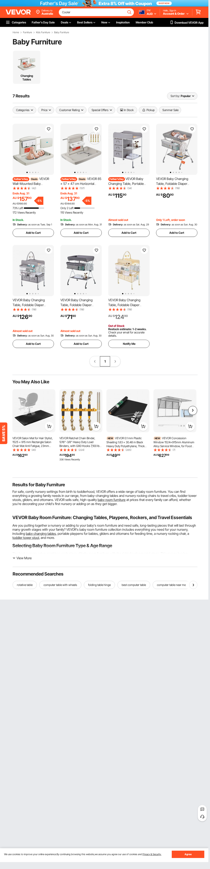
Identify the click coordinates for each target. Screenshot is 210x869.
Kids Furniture (43, 32)
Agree (188, 854)
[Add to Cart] (49, 426)
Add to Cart (33, 232)
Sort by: (175, 96)
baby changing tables (41, 534)
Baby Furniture (61, 32)
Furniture (27, 32)
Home (16, 32)
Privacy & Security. (151, 854)
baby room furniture (112, 500)
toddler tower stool (25, 538)
